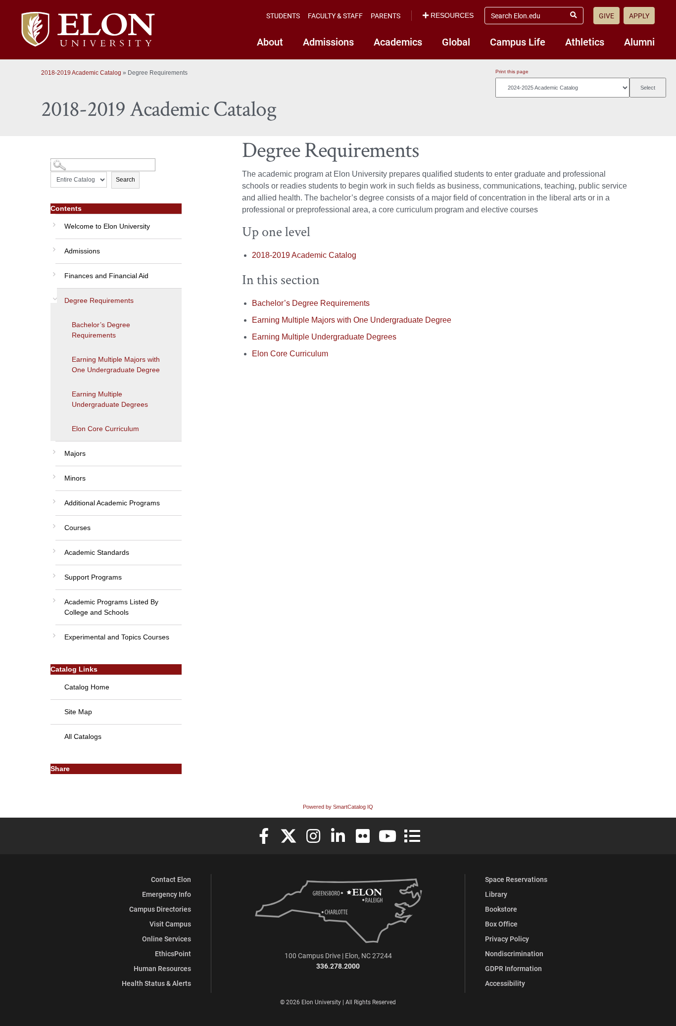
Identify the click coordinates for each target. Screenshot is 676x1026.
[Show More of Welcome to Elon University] (52, 221)
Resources (452, 15)
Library (496, 894)
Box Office (501, 923)
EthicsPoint (173, 953)
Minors (75, 478)
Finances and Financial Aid (106, 276)
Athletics (584, 41)
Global (456, 41)
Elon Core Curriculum (105, 429)
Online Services (166, 938)
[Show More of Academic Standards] (52, 547)
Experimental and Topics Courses (116, 637)
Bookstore (501, 909)
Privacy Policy (507, 938)
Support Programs (93, 577)
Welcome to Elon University (107, 226)
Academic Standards (96, 552)
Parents (385, 15)
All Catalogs (82, 736)
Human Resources (162, 968)
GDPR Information (513, 968)
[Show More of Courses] (52, 522)
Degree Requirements (99, 300)
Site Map (78, 712)
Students (283, 15)
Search (125, 179)
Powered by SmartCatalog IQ (338, 807)
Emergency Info (166, 894)
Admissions (328, 41)
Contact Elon (171, 879)
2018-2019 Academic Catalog (81, 72)
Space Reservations (516, 879)
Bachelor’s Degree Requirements (101, 330)
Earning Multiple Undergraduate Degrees (110, 399)
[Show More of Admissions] (52, 246)
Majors (75, 453)
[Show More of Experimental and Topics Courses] (52, 632)
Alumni (639, 41)
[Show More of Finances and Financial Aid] (52, 270)
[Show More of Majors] (52, 448)
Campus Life (517, 41)
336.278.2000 (338, 966)
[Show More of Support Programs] (52, 572)
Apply (639, 15)
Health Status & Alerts (156, 983)
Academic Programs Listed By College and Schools (111, 607)
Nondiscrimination (514, 953)
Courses (77, 528)
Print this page (512, 71)
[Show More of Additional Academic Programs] (52, 497)
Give (606, 15)
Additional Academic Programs (112, 503)
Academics (398, 41)
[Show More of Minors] (52, 473)
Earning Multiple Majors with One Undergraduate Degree (116, 364)
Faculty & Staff (335, 15)
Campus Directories (160, 909)
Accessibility (505, 983)
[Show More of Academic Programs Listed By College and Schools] (52, 596)
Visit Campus (170, 923)
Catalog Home (86, 687)
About (270, 41)
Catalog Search (69, 161)
